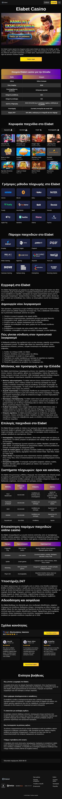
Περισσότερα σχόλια (31, 664)
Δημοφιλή (7, 130)
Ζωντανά (22, 130)
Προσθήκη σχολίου (51, 633)
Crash (37, 130)
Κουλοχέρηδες (52, 130)
